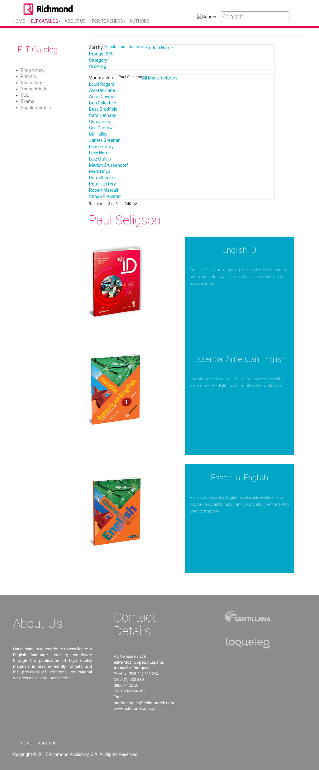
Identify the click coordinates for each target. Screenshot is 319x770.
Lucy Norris (100, 152)
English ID (239, 250)
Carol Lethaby (102, 115)
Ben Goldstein (102, 102)
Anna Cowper (102, 96)
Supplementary (36, 107)
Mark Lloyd (99, 171)
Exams (27, 101)
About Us (47, 743)
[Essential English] (115, 509)
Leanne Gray (101, 146)
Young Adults (34, 88)
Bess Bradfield (103, 109)
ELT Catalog (44, 21)
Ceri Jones (99, 121)
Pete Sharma (102, 177)
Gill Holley (98, 134)
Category (98, 60)
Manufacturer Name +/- (124, 47)
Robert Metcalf (104, 190)
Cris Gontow (101, 127)
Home (19, 21)
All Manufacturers (160, 77)
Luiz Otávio (100, 158)
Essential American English (239, 359)
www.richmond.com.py (134, 708)
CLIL (25, 95)
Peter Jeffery (102, 183)
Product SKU (101, 53)
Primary (28, 76)
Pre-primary (33, 70)
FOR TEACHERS (107, 21)
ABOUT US (75, 21)
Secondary (31, 82)
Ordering (97, 66)
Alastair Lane (102, 90)
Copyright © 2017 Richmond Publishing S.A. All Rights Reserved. (75, 754)
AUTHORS (139, 21)
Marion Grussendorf (108, 165)
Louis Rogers (101, 84)
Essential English (239, 477)
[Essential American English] (115, 390)
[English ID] (115, 281)
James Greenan (105, 140)
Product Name (159, 47)
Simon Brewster (105, 196)
